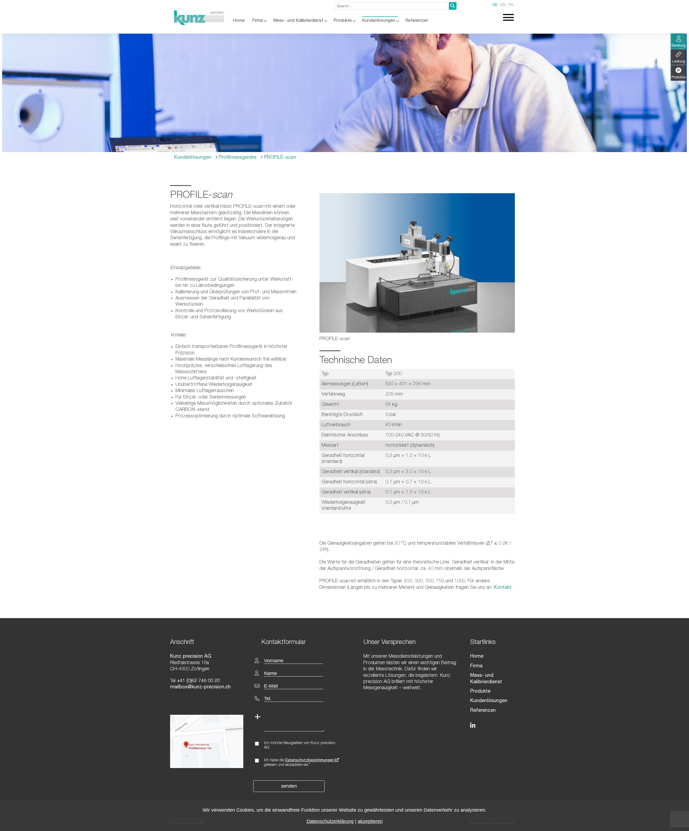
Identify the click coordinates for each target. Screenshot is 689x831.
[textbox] (300, 642)
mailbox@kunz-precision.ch (200, 687)
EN (503, 5)
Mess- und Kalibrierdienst (298, 21)
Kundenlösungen (378, 21)
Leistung (678, 62)
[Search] (453, 6)
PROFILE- (279, 157)
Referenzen (416, 21)
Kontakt (503, 587)
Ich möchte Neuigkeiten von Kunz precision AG (299, 745)
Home (239, 21)
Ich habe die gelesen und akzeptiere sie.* (299, 763)
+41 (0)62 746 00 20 (197, 681)
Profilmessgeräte (236, 157)
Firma (257, 21)
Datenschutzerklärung (330, 821)
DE (495, 5)
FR (511, 5)
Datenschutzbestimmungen (310, 760)
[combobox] (390, 6)
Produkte (342, 21)
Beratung (679, 46)
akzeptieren (370, 821)
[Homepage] (199, 24)
